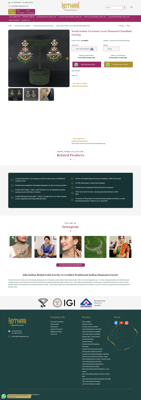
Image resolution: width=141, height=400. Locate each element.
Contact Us (26, 20)
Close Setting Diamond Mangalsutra (92, 364)
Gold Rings (85, 346)
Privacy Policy (54, 324)
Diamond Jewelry (28, 17)
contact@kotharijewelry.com (19, 6)
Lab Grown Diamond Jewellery (118, 17)
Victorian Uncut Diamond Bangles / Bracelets (95, 354)
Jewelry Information (56, 329)
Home (10, 26)
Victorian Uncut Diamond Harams (92, 351)
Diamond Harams (87, 341)
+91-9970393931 (16, 2)
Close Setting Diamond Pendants (92, 361)
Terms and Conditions (56, 321)
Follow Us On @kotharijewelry (70, 265)
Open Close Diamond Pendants (91, 381)
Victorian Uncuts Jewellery (46, 17)
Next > (129, 26)
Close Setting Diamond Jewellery (70, 17)
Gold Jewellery (14, 17)
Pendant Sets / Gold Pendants (91, 336)
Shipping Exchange (56, 331)
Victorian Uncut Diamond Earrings (43, 26)
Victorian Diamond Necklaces (90, 344)
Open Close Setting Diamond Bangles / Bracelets (96, 379)
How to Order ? (14, 20)
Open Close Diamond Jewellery (95, 17)
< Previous (121, 26)
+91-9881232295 (27, 2)
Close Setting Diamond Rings (90, 366)
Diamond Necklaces (88, 339)
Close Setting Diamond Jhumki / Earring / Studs (96, 359)
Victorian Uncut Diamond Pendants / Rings (95, 356)
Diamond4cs (54, 326)
